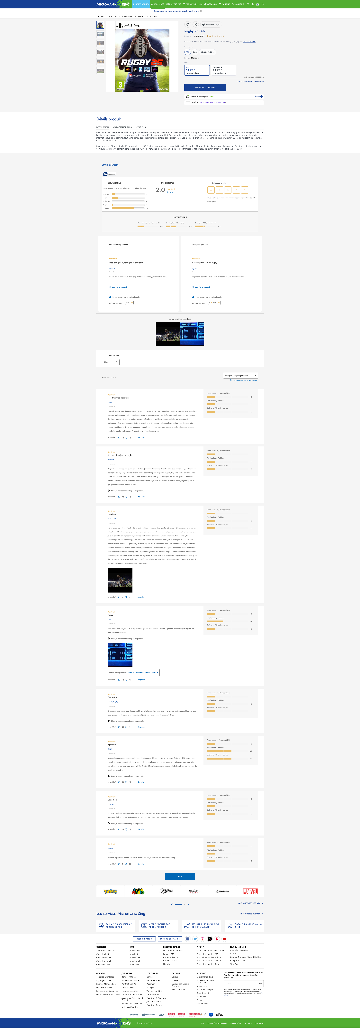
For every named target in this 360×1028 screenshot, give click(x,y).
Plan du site (259, 1023)
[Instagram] (202, 938)
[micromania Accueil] (112, 4)
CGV (202, 1023)
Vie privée (248, 1023)
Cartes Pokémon (170, 957)
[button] (141, 4)
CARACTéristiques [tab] (122, 127)
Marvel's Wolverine (239, 950)
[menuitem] (141, 4)
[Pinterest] (217, 938)
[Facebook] (188, 938)
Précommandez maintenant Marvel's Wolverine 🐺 (178, 11)
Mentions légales (236, 1023)
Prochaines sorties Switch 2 (209, 957)
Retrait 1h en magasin (205, 87)
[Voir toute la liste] (247, 4)
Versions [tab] (141, 127)
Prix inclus (254, 77)
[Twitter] (195, 938)
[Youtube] (224, 938)
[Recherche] (262, 4)
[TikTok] (210, 938)
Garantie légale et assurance (217, 1023)
